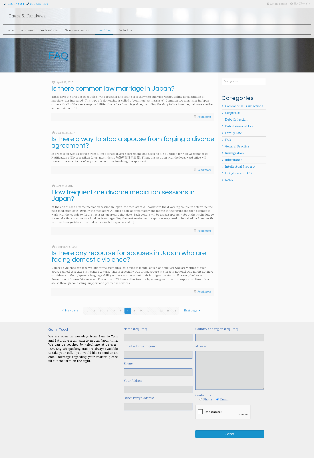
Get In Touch (278, 4)
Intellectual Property (240, 167)
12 (161, 311)
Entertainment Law (239, 126)
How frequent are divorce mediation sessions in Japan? (123, 195)
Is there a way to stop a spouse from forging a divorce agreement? (132, 142)
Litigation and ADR (238, 173)
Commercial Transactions (244, 106)
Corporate (232, 113)
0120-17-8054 (16, 4)
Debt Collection (236, 119)
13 (168, 311)
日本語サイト (302, 4)
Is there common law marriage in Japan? (113, 88)
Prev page (71, 311)
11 (154, 311)
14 (174, 311)
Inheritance (233, 160)
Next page (190, 311)
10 (147, 311)
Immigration (234, 153)
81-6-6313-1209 (39, 4)
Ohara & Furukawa (27, 16)
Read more (205, 117)
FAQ (228, 140)
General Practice (237, 146)
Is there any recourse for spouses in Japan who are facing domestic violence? (128, 256)
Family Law (233, 133)
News (229, 180)
